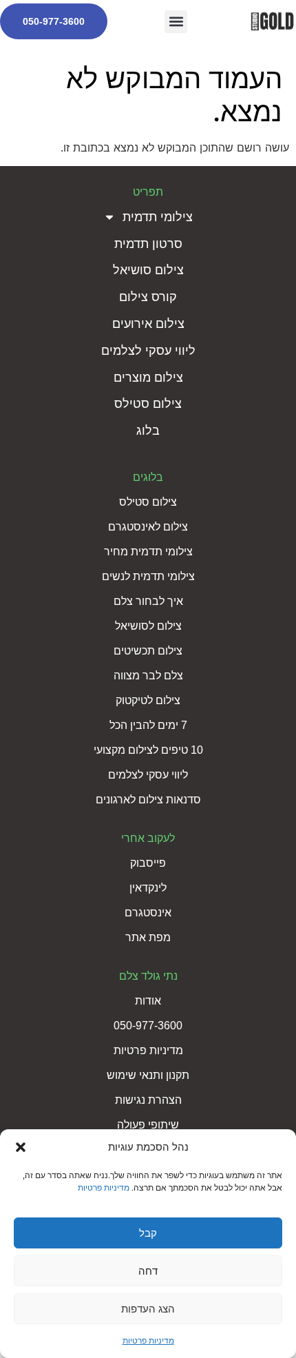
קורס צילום (148, 297)
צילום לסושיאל (148, 626)
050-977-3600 (54, 21)
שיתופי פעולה (148, 1125)
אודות (148, 1001)
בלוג (148, 431)
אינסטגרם (148, 912)
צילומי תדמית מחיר (148, 551)
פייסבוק (148, 863)
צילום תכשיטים (148, 651)
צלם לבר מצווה (148, 675)
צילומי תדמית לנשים (148, 576)
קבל (148, 1232)
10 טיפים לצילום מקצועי (148, 750)
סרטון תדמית (148, 244)
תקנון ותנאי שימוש (148, 1075)
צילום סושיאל (148, 270)
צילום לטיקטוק (148, 700)
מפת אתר (148, 937)
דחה (148, 1270)
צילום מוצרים (148, 377)
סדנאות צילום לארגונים (148, 799)
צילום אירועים (148, 324)
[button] (21, 1147)
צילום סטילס (148, 404)
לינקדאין (148, 888)
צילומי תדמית (158, 217)
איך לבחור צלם (148, 601)
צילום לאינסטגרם (148, 527)
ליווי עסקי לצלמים (148, 351)
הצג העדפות (148, 1308)
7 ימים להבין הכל (148, 725)
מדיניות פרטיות (103, 1187)
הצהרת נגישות (148, 1100)
